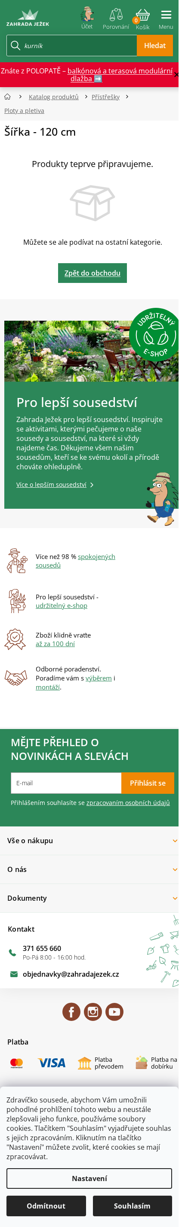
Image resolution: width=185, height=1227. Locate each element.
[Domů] (10, 97)
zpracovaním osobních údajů (128, 803)
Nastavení (89, 1178)
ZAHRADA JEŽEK (71, 1016)
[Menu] (166, 16)
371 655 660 (42, 948)
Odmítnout (46, 1206)
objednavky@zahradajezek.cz (71, 974)
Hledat (155, 45)
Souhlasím (132, 1206)
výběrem (99, 678)
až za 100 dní (55, 643)
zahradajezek (93, 1016)
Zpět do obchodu (92, 273)
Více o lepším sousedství (51, 484)
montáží (48, 687)
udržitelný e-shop (61, 605)
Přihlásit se (148, 783)
